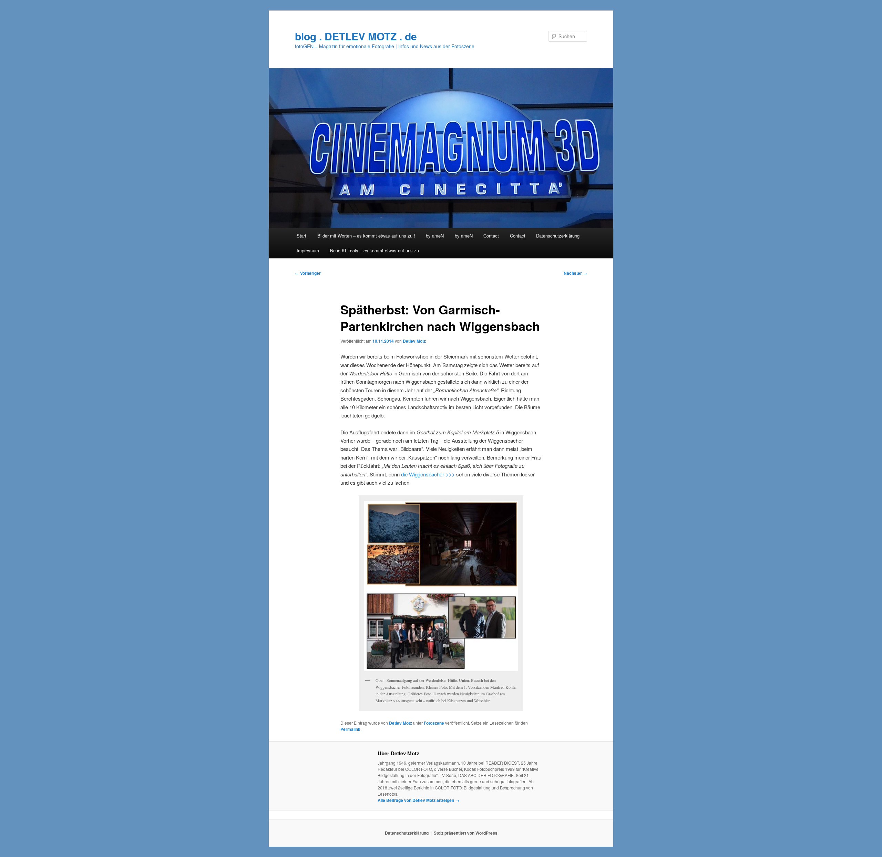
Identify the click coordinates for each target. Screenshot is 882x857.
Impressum (308, 250)
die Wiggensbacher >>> (428, 474)
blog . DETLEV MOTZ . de (356, 36)
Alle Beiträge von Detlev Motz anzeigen (418, 800)
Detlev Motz (414, 341)
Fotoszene (434, 723)
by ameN (435, 235)
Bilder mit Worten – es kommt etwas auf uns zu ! (366, 235)
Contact (491, 235)
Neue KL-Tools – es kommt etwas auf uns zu (374, 250)
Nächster (575, 273)
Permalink (350, 729)
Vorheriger (308, 273)
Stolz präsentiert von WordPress (466, 833)
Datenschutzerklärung (558, 235)
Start (301, 235)
